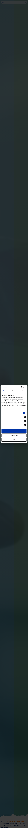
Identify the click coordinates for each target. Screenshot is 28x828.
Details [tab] (14, 390)
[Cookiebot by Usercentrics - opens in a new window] (21, 387)
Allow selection (14, 435)
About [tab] (23, 390)
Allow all (14, 431)
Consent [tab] (5, 390)
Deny (14, 439)
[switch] (25, 417)
